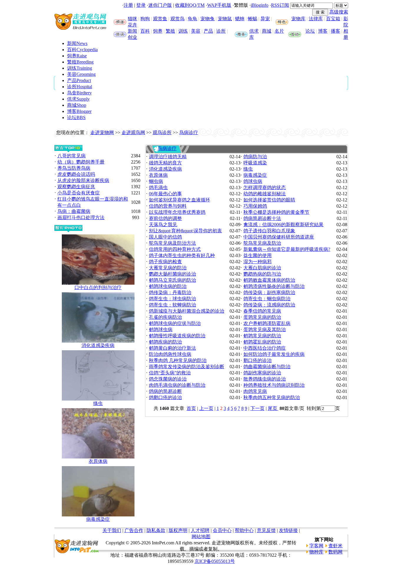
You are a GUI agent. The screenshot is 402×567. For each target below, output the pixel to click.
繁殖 (170, 31)
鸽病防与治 (255, 156)
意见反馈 (266, 530)
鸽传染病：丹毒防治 (170, 292)
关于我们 (111, 530)
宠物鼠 (225, 18)
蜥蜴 (252, 18)
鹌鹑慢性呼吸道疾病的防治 (177, 335)
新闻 (132, 31)
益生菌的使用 (257, 255)
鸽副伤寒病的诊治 (262, 372)
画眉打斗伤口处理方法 (80, 217)
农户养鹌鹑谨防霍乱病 (266, 323)
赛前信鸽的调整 (165, 218)
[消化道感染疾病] (98, 340)
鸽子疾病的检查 (165, 261)
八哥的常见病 (71, 155)
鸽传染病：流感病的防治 (269, 304)
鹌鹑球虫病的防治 (168, 286)
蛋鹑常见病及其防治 (264, 329)
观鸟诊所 (162, 132)
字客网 (316, 545)
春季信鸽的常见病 (262, 310)
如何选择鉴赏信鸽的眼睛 (269, 199)
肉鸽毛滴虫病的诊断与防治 (177, 385)
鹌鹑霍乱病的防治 (262, 341)
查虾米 (335, 545)
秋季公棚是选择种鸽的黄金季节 (276, 212)
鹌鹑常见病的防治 (262, 335)
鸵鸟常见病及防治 (262, 243)
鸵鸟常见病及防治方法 (172, 243)
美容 (195, 31)
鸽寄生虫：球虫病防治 (172, 298)
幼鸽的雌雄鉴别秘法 (264, 193)
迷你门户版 (160, 5)
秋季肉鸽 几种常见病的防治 (178, 360)
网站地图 (201, 536)
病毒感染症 (98, 519)
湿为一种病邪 (257, 261)
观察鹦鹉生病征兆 (76, 186)
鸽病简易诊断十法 (262, 218)
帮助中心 (244, 530)
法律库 (316, 18)
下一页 (257, 408)
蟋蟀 (240, 18)
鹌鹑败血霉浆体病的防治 (269, 280)
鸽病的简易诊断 (165, 391)
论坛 (310, 31)
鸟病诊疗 (188, 132)
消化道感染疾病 (98, 345)
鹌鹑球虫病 (160, 329)
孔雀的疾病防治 (165, 317)
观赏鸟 (177, 18)
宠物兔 (207, 18)
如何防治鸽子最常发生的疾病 (274, 354)
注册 (128, 5)
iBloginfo (259, 5)
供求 (254, 31)
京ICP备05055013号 (215, 561)
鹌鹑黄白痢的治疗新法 (172, 348)
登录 (141, 5)
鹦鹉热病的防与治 (262, 273)
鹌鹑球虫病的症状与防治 (175, 323)
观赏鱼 (160, 18)
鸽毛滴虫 (158, 187)
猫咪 (132, 18)
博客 (323, 31)
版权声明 (178, 530)
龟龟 (192, 18)
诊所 (221, 31)
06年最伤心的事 (165, 193)
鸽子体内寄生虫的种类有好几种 (182, 255)
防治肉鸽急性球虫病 (170, 354)
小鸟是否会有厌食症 (78, 192)
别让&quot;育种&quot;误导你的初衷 (185, 230)
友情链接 (288, 530)
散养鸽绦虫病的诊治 (264, 378)
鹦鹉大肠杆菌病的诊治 (172, 273)
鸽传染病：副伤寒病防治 (269, 292)
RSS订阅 (280, 5)
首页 (191, 408)
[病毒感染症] (98, 514)
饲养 (157, 31)
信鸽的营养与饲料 (168, 206)
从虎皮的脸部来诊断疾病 (83, 180)
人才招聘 (200, 530)
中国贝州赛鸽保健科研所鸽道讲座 (278, 236)
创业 (132, 37)
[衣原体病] (98, 456)
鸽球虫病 (252, 181)
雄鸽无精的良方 (165, 162)
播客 (335, 31)
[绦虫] (98, 398)
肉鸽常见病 (255, 391)
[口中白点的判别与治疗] (98, 283)
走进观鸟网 (133, 132)
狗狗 (145, 18)
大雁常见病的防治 (168, 267)
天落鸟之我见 (163, 224)
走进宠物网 (102, 132)
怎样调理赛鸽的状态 (264, 187)
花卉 (132, 24)
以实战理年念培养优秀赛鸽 (177, 212)
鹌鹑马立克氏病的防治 (172, 280)
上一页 (206, 408)
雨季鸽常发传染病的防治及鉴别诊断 (186, 366)
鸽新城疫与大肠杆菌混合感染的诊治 (186, 310)
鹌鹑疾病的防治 (165, 341)
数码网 (335, 551)
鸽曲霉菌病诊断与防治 (266, 366)
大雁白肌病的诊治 (262, 267)
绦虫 (98, 403)
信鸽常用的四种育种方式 (175, 249)
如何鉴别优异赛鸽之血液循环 (179, 199)
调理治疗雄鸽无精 (168, 156)
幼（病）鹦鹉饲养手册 (80, 161)
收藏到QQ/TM (190, 5)
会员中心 (222, 530)
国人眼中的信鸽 (165, 236)
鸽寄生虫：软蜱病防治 (172, 304)
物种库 (316, 551)
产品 (208, 31)
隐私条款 (156, 530)
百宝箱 (333, 18)
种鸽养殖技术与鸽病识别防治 (274, 385)
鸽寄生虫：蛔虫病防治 (266, 298)
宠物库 (298, 18)
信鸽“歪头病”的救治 (170, 372)
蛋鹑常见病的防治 (262, 317)
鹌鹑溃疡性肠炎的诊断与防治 (274, 286)
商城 (266, 31)
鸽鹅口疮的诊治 (165, 397)
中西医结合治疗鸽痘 (264, 348)
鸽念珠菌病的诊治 (168, 378)
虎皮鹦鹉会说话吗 (76, 174)
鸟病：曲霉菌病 (73, 211)
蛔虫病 (156, 181)
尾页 (273, 408)
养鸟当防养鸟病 (73, 168)
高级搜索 (338, 11)
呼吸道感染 (255, 162)
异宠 (265, 18)
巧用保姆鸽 (255, 206)
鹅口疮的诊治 (257, 360)
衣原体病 (98, 461)
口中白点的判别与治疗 (98, 287)
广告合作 (133, 530)
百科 (145, 31)
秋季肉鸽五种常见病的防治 (271, 397)
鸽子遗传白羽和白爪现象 (269, 230)
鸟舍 (79, 92)
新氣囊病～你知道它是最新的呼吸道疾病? (286, 249)
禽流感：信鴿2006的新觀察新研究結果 (283, 224)
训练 (183, 31)
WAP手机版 (219, 5)
